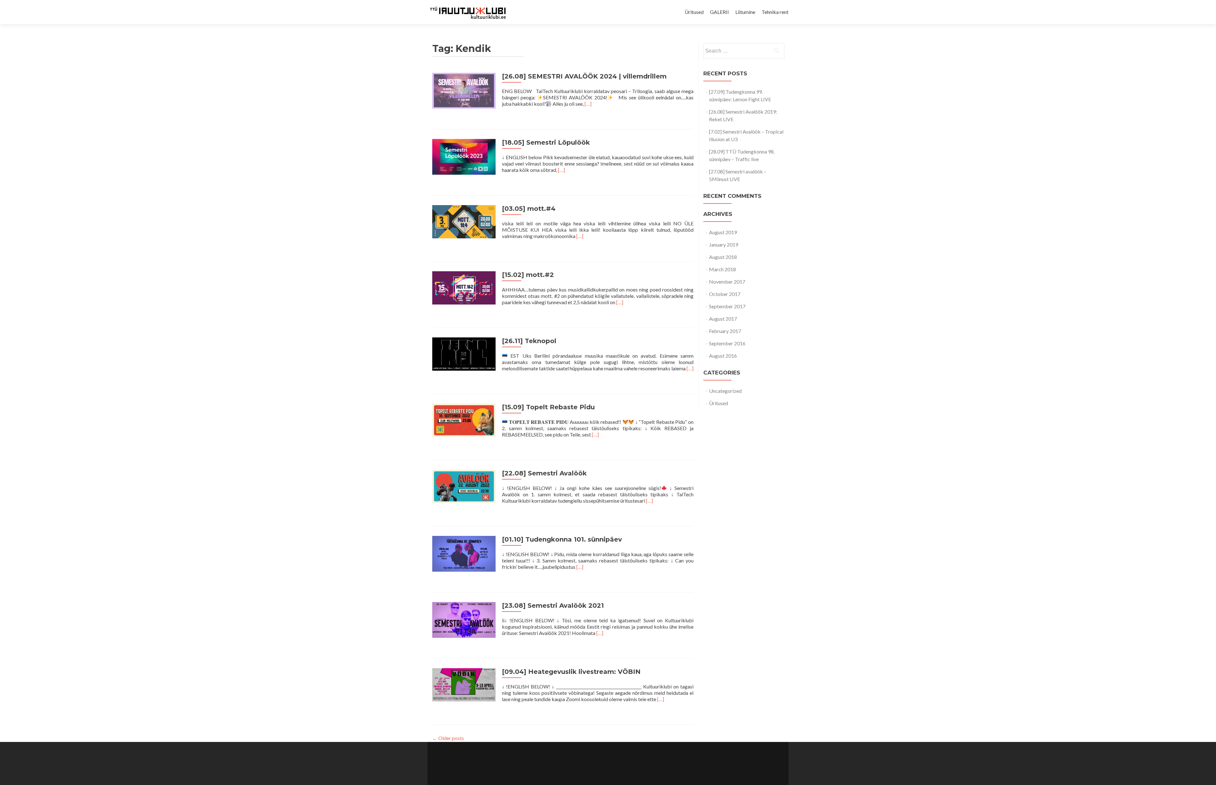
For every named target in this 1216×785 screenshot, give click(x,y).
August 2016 (723, 356)
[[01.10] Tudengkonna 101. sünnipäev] (464, 553)
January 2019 (723, 245)
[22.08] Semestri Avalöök (544, 473)
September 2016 (727, 343)
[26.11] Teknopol (529, 341)
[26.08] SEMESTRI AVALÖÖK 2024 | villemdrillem (584, 76)
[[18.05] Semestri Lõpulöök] (464, 156)
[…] (588, 104)
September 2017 (727, 306)
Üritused (694, 12)
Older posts (448, 738)
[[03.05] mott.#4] (464, 221)
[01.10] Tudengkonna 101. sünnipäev (562, 539)
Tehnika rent (775, 12)
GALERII (719, 12)
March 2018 (722, 269)
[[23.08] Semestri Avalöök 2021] (464, 619)
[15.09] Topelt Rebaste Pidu (548, 407)
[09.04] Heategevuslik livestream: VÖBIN (571, 671)
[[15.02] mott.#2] (464, 287)
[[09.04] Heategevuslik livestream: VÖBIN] (464, 684)
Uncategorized (725, 391)
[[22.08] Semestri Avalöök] (464, 485)
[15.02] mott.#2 (528, 275)
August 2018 (723, 257)
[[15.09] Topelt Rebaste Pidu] (464, 419)
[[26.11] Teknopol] (464, 353)
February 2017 (725, 331)
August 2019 (723, 232)
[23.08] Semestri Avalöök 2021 (553, 605)
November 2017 (727, 282)
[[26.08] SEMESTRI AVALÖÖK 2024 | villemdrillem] (464, 90)
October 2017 (724, 294)
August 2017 (723, 319)
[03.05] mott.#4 (528, 208)
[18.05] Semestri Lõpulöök (546, 142)
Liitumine (745, 12)
